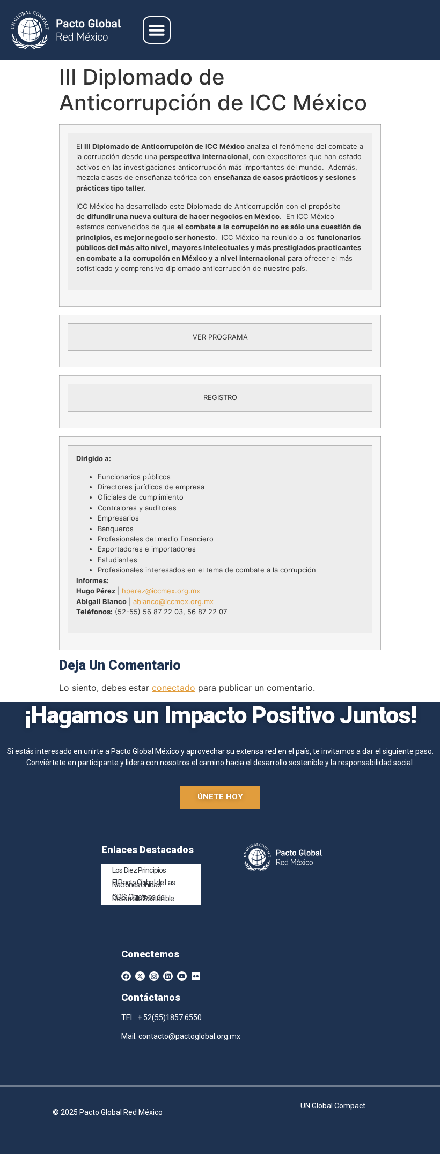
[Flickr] (196, 976)
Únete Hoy (220, 797)
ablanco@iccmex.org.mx (173, 601)
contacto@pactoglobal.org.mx (189, 1036)
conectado (173, 687)
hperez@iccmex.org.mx (161, 590)
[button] (157, 30)
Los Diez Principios (139, 870)
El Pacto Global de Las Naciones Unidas (143, 883)
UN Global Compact (332, 1106)
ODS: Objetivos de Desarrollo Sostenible (143, 898)
